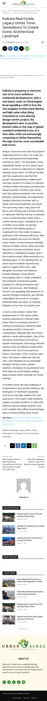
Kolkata (5, 520)
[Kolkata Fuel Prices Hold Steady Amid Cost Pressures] (8, 620)
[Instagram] (9, 682)
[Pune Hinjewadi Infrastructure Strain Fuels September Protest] (8, 582)
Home (4, 11)
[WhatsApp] (27, 48)
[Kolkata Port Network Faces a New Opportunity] (8, 529)
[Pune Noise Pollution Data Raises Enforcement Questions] (8, 595)
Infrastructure (7, 544)
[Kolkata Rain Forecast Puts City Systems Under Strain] (8, 517)
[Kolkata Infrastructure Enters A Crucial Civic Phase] (8, 541)
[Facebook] (10, 48)
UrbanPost (11, 42)
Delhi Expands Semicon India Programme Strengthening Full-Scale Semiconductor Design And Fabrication (12, 464)
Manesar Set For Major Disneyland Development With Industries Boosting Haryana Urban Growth (22, 421)
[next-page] (7, 549)
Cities (10, 11)
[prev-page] (3, 549)
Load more (22, 629)
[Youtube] (23, 682)
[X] (21, 48)
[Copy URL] (4, 48)
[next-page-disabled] (7, 566)
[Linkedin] (15, 48)
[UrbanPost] (4, 42)
